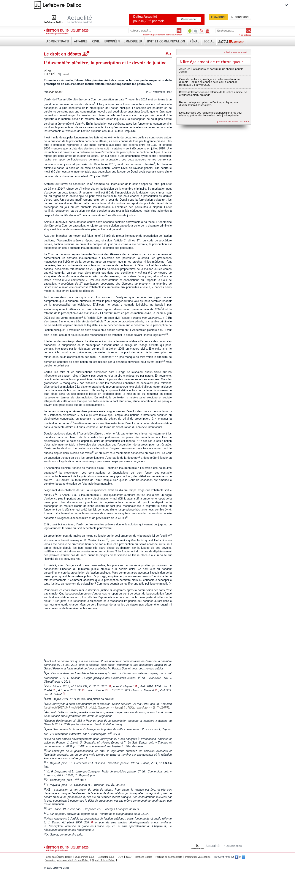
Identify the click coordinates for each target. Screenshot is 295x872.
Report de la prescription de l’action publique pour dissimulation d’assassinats (208, 104)
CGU (129, 857)
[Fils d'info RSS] (202, 31)
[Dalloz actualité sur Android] (190, 31)
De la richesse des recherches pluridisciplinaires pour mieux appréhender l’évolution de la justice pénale (210, 114)
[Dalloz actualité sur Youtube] (207, 31)
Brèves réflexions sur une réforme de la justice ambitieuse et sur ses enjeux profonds (213, 94)
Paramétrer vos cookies (198, 857)
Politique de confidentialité (168, 857)
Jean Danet (55, 92)
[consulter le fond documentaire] (109, 686)
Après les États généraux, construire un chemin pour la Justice (211, 70)
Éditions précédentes (57, 33)
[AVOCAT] (231, 41)
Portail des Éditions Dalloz (58, 857)
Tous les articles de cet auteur (234, 121)
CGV (120, 857)
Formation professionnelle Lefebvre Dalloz (67, 860)
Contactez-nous (106, 857)
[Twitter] (243, 857)
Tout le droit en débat (236, 52)
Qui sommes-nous (84, 857)
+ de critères (245, 35)
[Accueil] (72, 19)
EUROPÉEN (52, 74)
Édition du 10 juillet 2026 (67, 30)
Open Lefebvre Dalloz (103, 860)
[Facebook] (236, 857)
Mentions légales (143, 857)
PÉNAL (48, 71)
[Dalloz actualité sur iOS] (196, 31)
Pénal (65, 74)
